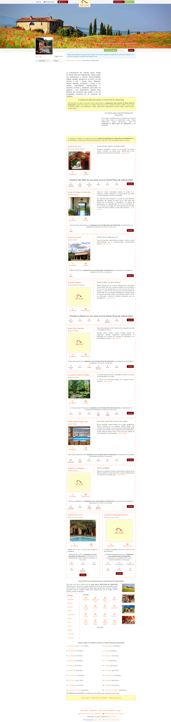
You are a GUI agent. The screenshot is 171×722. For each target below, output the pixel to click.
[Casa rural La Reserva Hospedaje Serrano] (119, 530)
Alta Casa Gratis (49, 2)
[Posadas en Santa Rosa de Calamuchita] (86, 614)
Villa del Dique (108, 646)
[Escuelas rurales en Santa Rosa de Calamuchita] (86, 606)
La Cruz (106, 661)
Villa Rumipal (72, 651)
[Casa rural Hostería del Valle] (79, 160)
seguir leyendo (126, 153)
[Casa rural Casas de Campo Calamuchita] (79, 206)
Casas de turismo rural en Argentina (90, 713)
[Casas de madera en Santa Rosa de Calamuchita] (114, 620)
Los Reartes (71, 656)
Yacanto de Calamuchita (112, 690)
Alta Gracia (108, 685)
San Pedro (108, 670)
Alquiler (70, 618)
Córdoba (78, 60)
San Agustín (107, 656)
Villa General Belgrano (74, 646)
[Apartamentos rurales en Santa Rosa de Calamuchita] (95, 597)
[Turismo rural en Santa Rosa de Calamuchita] (114, 614)
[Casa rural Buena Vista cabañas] (79, 342)
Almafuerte (71, 665)
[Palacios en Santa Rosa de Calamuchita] (114, 597)
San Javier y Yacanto (75, 690)
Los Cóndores (73, 675)
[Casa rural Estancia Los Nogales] (79, 482)
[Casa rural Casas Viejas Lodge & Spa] (79, 435)
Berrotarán (108, 680)
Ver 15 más (100, 627)
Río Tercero (72, 680)
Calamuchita (71, 661)
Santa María (72, 685)
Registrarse (119, 2)
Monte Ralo (72, 670)
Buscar (131, 50)
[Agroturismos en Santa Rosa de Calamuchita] (114, 606)
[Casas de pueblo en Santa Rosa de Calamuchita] (95, 620)
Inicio (39, 2)
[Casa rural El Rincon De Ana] (79, 251)
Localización (71, 634)
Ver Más (130, 184)
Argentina (63, 2)
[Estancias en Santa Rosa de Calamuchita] (95, 614)
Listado (43, 61)
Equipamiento (71, 614)
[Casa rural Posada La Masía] (79, 296)
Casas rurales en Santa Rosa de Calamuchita (106, 720)
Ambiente (70, 607)
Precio (69, 622)
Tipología (70, 595)
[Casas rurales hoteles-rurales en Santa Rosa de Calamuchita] (105, 597)
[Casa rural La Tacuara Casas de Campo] (79, 389)
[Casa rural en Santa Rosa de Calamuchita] (95, 606)
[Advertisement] (98, 67)
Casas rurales (70, 60)
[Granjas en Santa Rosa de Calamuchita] (105, 614)
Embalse (106, 651)
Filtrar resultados (111, 50)
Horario (70, 626)
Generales (70, 637)
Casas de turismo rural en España (114, 713)
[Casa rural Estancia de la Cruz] (83, 530)
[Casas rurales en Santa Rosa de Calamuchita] (86, 597)
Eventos (70, 630)
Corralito (107, 665)
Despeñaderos (109, 675)
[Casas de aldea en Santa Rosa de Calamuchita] (86, 620)
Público (70, 611)
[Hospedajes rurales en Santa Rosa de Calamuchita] (105, 620)
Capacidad (71, 599)
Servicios (70, 603)
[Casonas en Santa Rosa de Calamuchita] (105, 606)
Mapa (56, 61)
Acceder (130, 2)
